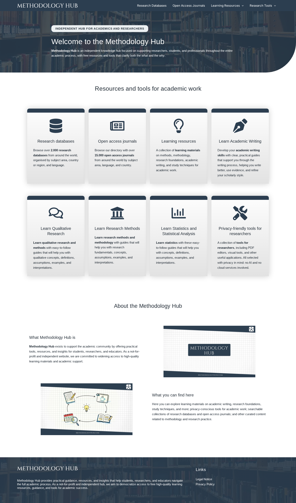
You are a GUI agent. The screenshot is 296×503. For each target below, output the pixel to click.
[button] (242, 5)
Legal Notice (204, 479)
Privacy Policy (205, 484)
